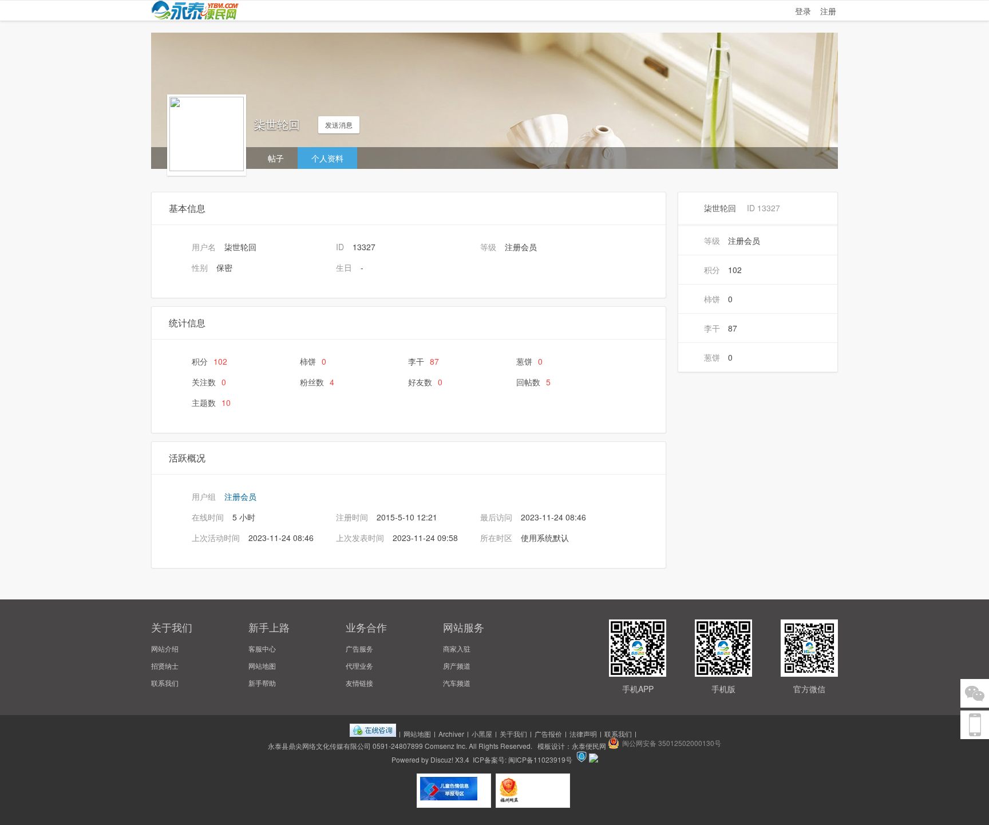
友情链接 (359, 683)
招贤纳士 (165, 665)
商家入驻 (456, 648)
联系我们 (165, 683)
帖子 (276, 158)
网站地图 (262, 665)
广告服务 (359, 648)
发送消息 (339, 124)
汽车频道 (456, 683)
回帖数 (533, 382)
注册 (828, 11)
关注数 (209, 382)
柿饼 (313, 361)
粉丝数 (317, 382)
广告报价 (548, 734)
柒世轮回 (720, 208)
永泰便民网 (589, 746)
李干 (423, 361)
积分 (209, 361)
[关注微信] (974, 693)
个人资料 (327, 158)
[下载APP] (974, 724)
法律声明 (583, 734)
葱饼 (529, 361)
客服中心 (262, 648)
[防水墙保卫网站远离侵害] (581, 759)
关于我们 (513, 734)
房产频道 (456, 665)
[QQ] (373, 734)
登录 (803, 11)
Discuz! (441, 759)
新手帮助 (262, 683)
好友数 (425, 382)
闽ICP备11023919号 (540, 759)
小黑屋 (482, 734)
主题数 (211, 402)
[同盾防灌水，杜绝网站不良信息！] (593, 759)
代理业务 (359, 665)
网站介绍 (165, 648)
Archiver (451, 734)
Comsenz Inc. (446, 746)
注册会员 (240, 496)
